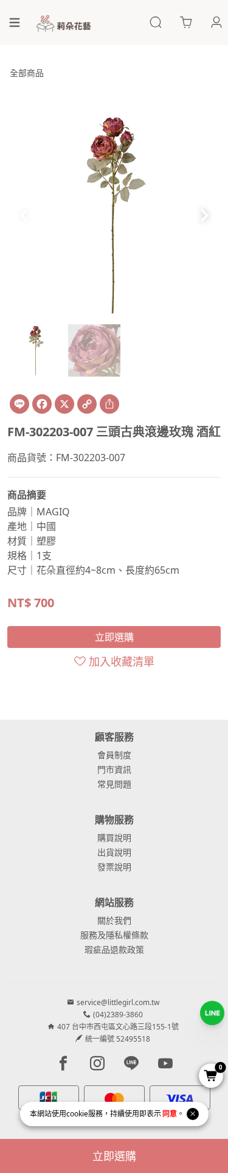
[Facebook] (42, 404)
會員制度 (114, 755)
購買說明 (114, 837)
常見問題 (114, 784)
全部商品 (27, 72)
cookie (77, 1114)
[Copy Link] (87, 404)
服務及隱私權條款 (114, 935)
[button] (204, 215)
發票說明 (114, 866)
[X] (64, 404)
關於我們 (114, 920)
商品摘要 (26, 494)
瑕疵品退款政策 (114, 949)
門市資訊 (114, 769)
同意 (169, 1114)
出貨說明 (114, 852)
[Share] (109, 404)
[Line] (19, 404)
